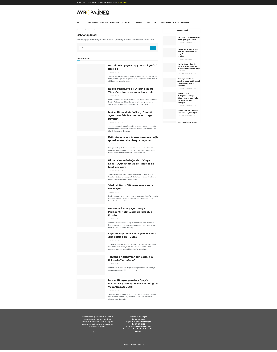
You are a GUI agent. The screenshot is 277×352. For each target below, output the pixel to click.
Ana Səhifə (93, 23)
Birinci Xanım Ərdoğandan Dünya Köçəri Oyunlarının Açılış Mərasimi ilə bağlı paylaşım (131, 163)
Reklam (100, 2)
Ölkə (148, 23)
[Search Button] (153, 48)
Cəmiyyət (114, 23)
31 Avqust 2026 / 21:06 (185, 88)
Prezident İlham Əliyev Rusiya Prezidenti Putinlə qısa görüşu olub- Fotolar (130, 212)
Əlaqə (115, 2)
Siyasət (139, 23)
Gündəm (104, 23)
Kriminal (185, 23)
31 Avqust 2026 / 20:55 (185, 105)
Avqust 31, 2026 (114, 72)
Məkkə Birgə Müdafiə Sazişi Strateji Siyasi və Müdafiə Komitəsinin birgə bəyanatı (130, 115)
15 (122, 170)
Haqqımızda (92, 2)
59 (122, 144)
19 (122, 122)
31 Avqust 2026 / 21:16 (185, 74)
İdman (176, 23)
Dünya (156, 23)
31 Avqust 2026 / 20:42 (185, 115)
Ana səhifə (80, 30)
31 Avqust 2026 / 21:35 (185, 59)
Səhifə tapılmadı (90, 30)
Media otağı (108, 2)
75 (122, 290)
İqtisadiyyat (128, 23)
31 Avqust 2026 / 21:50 (185, 42)
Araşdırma (166, 23)
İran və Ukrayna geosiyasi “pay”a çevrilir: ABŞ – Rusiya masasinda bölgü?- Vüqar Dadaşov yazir (133, 283)
